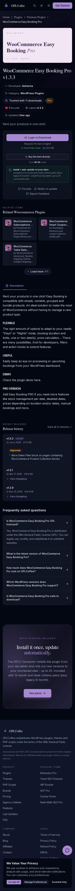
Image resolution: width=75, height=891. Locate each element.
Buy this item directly (39, 156)
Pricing (7, 796)
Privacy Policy (48, 840)
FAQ (5, 819)
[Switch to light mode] (41, 5)
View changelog (18, 479)
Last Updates (10, 814)
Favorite (26, 188)
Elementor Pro (48, 773)
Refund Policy (48, 846)
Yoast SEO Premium (51, 778)
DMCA (43, 852)
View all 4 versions (58, 426)
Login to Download (39, 137)
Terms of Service (50, 834)
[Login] (48, 5)
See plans (35, 693)
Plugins (18, 17)
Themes (7, 778)
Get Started (62, 5)
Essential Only (59, 882)
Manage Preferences (36, 882)
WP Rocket (46, 784)
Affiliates (7, 846)
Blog (5, 840)
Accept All (13, 882)
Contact (7, 852)
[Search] (34, 5)
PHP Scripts (9, 784)
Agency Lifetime (12, 802)
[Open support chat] (67, 850)
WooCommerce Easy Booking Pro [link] (22, 21)
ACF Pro (45, 790)
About (6, 834)
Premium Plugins (36, 17)
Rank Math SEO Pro (51, 802)
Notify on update (47, 188)
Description (17, 285)
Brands (7, 790)
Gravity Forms (48, 796)
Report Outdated (39, 193)
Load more (39, 271)
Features (8, 808)
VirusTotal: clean (32, 148)
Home (6, 17)
